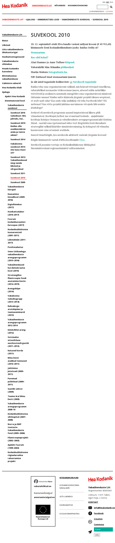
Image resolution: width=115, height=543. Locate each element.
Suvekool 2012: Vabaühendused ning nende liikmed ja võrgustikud (19, 163)
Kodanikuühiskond (78, 5)
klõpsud (69, 62)
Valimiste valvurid (11, 83)
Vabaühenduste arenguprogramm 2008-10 (17, 406)
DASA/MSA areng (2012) (17, 331)
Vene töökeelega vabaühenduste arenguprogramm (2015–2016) (17, 256)
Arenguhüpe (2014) (14, 290)
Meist (5, 40)
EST (107, 2)
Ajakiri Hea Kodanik (15, 96)
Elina (82, 139)
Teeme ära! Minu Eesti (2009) (16, 397)
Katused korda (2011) (15, 352)
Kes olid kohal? (39, 57)
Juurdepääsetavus (96, 11)
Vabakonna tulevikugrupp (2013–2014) (15, 298)
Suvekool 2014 (18, 139)
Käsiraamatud (66, 505)
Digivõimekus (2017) (15, 206)
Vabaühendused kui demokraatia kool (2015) (16, 267)
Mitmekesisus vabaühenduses (10, 77)
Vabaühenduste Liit (42, 5)
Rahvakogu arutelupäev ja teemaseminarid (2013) (16, 310)
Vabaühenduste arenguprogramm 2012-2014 (17, 322)
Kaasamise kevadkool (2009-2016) (16, 197)
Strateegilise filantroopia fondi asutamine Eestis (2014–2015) (17, 279)
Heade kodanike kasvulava (10, 70)
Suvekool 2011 (18, 173)
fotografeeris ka (58, 72)
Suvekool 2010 (100, 19)
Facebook (99, 513)
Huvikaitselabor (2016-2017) (16, 213)
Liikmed (6, 45)
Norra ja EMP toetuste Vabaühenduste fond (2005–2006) (16, 428)
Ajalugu (30, 19)
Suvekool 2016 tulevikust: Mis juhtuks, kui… (18, 115)
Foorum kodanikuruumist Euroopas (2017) (17, 222)
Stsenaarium (38, 52)
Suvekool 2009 (18, 182)
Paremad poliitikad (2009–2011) (16, 381)
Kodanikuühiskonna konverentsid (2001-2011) (17, 232)
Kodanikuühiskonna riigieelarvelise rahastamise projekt (17, 457)
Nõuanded (60, 5)
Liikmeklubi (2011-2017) (17, 241)
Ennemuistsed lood (48, 19)
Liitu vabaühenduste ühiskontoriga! (12, 51)
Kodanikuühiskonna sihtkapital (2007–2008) (17, 416)
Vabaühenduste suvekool (76, 19)
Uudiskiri (109, 11)
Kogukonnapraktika (69, 513)
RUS (111, 2)
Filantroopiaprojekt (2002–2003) (17, 439)
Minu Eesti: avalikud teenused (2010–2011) (17, 360)
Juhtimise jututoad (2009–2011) (16, 371)
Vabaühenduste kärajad (16, 188)
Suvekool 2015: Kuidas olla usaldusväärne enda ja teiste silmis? (18, 129)
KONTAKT (93, 502)
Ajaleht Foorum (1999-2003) (16, 446)
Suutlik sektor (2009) (15, 390)
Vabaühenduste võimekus (10, 62)
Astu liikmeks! (66, 496)
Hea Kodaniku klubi (12, 87)
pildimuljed (67, 67)
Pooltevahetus (15, 247)
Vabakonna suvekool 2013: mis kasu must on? (18, 148)
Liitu (97, 534)
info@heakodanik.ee (104, 507)
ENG (104, 2)
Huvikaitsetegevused (13, 56)
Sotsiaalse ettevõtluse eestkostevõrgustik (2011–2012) (17, 341)
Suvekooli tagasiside (84, 81)
